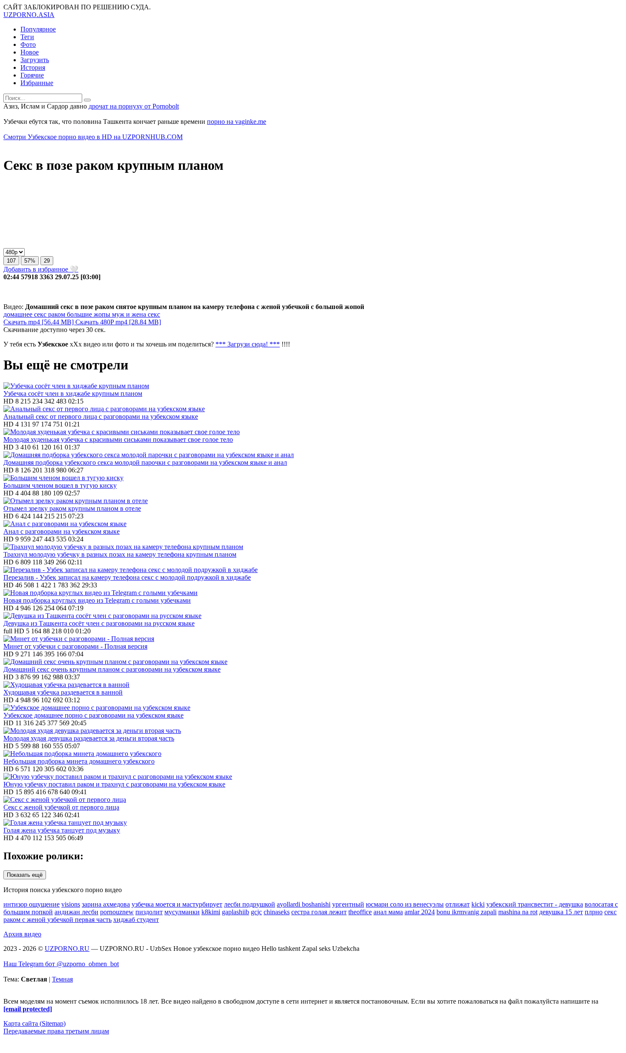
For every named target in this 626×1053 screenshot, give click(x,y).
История (32, 67)
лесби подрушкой (249, 904)
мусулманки (182, 912)
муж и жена (128, 314)
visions (70, 904)
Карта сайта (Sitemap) (34, 1023)
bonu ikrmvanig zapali (466, 912)
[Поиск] (87, 100)
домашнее (17, 314)
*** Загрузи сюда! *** (247, 344)
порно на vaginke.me (236, 121)
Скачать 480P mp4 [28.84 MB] (118, 322)
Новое (29, 52)
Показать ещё (25, 875)
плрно (594, 912)
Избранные (36, 82)
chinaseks (277, 912)
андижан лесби (76, 912)
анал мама (388, 912)
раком (55, 314)
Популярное (38, 29)
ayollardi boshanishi (303, 904)
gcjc (256, 912)
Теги (27, 36)
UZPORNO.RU (67, 948)
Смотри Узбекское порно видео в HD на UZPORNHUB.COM (93, 136)
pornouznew (117, 912)
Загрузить (34, 59)
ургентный (348, 904)
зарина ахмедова (106, 904)
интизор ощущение (31, 904)
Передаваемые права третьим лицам (56, 1031)
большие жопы (87, 314)
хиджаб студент (136, 919)
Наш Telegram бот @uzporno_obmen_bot (61, 963)
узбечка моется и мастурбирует (177, 904)
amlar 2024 (420, 912)
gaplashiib (235, 912)
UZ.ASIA (29, 14)
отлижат (457, 904)
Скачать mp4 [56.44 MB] (39, 322)
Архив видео (22, 934)
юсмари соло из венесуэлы (405, 904)
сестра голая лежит (319, 912)
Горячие (32, 75)
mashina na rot (517, 912)
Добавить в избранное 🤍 (40, 269)
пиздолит (149, 912)
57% (29, 261)
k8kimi (210, 912)
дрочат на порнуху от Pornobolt (134, 106)
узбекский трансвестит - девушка (534, 904)
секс (39, 314)
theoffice (360, 912)
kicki (478, 904)
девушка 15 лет (561, 912)
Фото (28, 44)
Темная (62, 979)
